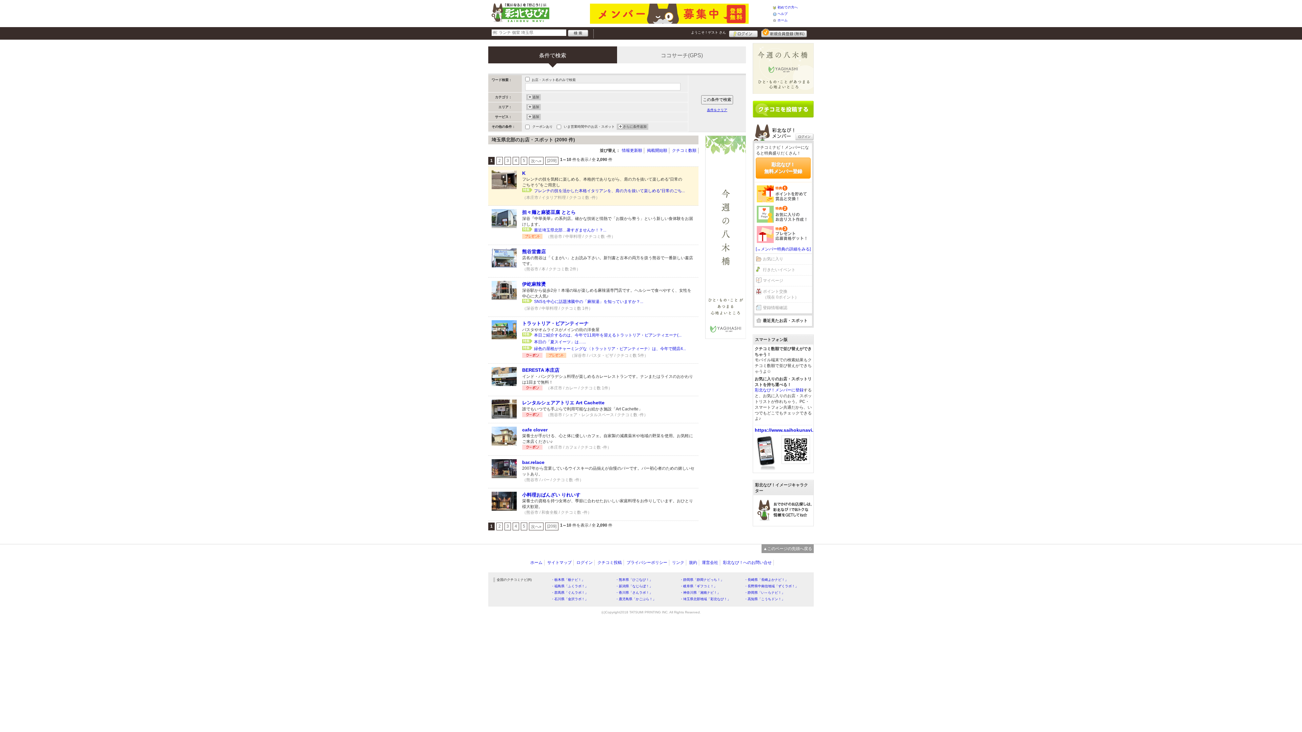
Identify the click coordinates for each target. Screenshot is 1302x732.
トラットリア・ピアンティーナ (555, 323)
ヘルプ (782, 14)
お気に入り (773, 259)
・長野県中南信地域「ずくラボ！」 (771, 586)
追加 (535, 97)
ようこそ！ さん (708, 32)
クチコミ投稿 (609, 562)
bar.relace (533, 462)
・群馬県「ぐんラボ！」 (569, 592)
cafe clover (535, 429)
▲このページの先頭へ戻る (787, 548)
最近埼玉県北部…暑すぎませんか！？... (570, 230)
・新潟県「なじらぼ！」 (634, 586)
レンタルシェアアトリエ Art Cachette (563, 402)
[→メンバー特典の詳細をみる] (783, 249)
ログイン (743, 32)
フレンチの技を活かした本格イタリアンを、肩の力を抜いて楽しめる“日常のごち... (609, 190)
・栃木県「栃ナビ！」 (568, 580)
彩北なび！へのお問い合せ (747, 562)
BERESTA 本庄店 (540, 370)
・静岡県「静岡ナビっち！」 (702, 580)
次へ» (536, 161)
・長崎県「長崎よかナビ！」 (766, 580)
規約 (693, 562)
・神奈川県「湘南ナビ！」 (700, 592)
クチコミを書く (783, 109)
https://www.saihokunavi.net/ (788, 430)
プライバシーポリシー (647, 562)
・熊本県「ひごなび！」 (634, 580)
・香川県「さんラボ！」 (634, 592)
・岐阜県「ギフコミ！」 (698, 586)
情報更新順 (632, 150)
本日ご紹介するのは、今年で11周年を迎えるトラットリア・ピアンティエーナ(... (608, 335)
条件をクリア (717, 110)
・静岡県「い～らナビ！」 (764, 592)
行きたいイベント (779, 269)
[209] (551, 160)
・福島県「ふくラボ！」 (569, 586)
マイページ (773, 280)
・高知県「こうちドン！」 (764, 599)
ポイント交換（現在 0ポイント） (781, 294)
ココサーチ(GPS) (682, 55)
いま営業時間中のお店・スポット (589, 126)
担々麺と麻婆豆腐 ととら (549, 212)
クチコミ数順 (684, 150)
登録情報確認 (775, 307)
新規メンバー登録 (784, 32)
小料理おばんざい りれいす (551, 494)
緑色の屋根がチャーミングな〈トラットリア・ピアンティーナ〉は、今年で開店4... (610, 348)
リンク (678, 562)
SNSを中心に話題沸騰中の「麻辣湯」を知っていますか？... (588, 301)
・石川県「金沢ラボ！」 (569, 599)
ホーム (782, 20)
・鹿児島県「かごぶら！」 (635, 599)
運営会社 (710, 562)
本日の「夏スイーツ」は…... (560, 342)
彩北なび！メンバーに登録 (779, 390)
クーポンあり (542, 126)
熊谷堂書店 (534, 251)
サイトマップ (559, 562)
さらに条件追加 (635, 126)
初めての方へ (787, 7)
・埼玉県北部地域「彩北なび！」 (705, 599)
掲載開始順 (657, 150)
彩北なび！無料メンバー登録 (783, 168)
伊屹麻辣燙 (534, 284)
